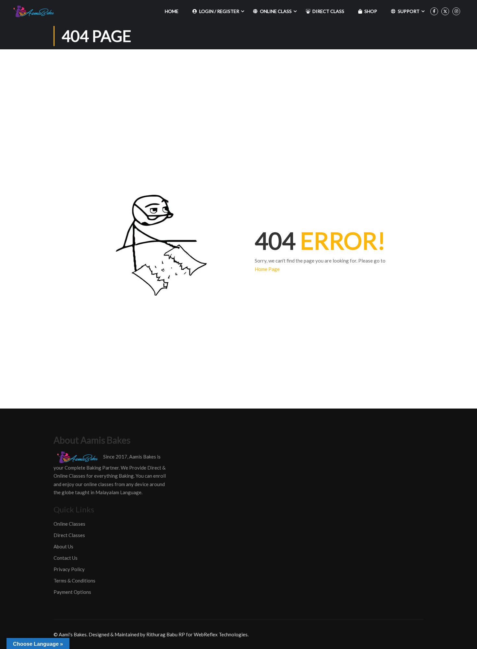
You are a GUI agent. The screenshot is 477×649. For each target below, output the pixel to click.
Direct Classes (69, 535)
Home (171, 11)
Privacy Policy (69, 569)
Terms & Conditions (74, 580)
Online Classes (69, 524)
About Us (63, 546)
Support (409, 11)
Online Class (276, 11)
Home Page (267, 269)
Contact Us (66, 558)
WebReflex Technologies (221, 634)
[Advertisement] (238, 98)
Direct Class (328, 11)
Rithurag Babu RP (165, 634)
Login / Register (219, 11)
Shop (370, 11)
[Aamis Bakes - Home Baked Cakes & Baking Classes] (34, 11)
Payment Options (72, 592)
